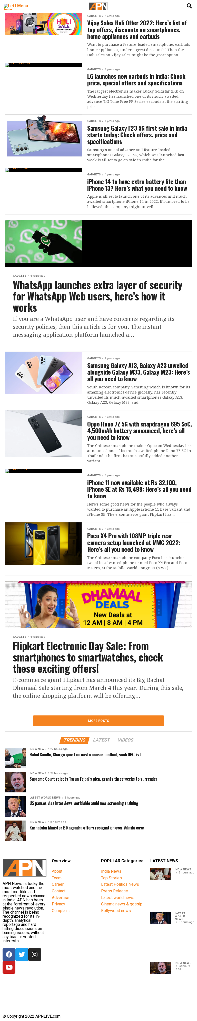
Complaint (61, 910)
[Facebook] (9, 954)
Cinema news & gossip (121, 904)
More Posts (98, 721)
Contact (58, 891)
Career (58, 884)
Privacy (58, 904)
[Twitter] (21, 954)
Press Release (114, 891)
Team (57, 878)
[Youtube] (9, 967)
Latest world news (117, 897)
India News (111, 871)
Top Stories (111, 878)
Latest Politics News (120, 884)
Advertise (60, 897)
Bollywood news (116, 910)
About (57, 871)
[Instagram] (34, 954)
